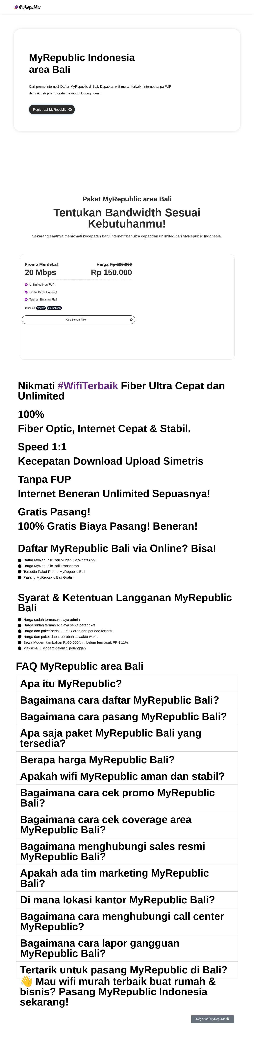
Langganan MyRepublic (174, 597)
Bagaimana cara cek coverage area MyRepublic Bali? (105, 824)
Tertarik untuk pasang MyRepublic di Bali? (124, 970)
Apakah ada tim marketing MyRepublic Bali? (114, 878)
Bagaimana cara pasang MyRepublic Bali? (123, 716)
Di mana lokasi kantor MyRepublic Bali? (117, 900)
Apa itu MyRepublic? (71, 683)
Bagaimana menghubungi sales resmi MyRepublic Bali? (112, 851)
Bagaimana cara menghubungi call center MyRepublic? (122, 921)
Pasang (133, 991)
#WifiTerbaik (88, 385)
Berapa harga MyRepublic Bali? (97, 759)
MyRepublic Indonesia (202, 236)
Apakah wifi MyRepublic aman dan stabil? (122, 776)
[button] (127, 683)
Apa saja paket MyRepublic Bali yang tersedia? (111, 738)
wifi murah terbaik (103, 981)
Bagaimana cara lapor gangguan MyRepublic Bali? (100, 948)
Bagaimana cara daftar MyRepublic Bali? (119, 700)
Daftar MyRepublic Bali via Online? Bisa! (117, 548)
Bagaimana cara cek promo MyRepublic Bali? (117, 798)
